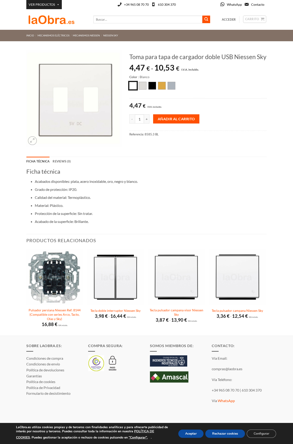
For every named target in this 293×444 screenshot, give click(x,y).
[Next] (265, 291)
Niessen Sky (110, 35)
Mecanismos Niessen (86, 35)
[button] (32, 140)
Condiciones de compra (44, 358)
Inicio (30, 35)
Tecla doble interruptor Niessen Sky (115, 310)
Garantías (34, 376)
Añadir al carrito (176, 119)
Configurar (261, 433)
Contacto (257, 4)
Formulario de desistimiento (48, 393)
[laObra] (56, 19)
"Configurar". (138, 437)
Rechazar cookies (225, 433)
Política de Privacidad (43, 387)
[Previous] (26, 291)
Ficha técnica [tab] (37, 161)
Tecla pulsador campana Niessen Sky (237, 310)
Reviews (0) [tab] (62, 161)
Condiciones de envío (43, 364)
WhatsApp (234, 4)
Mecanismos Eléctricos (54, 35)
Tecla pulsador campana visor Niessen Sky (176, 312)
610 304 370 (167, 4)
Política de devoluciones (45, 370)
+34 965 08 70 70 (136, 4)
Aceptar (191, 433)
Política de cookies (40, 381)
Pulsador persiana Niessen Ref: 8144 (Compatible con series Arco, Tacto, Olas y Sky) (55, 314)
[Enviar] (206, 19)
